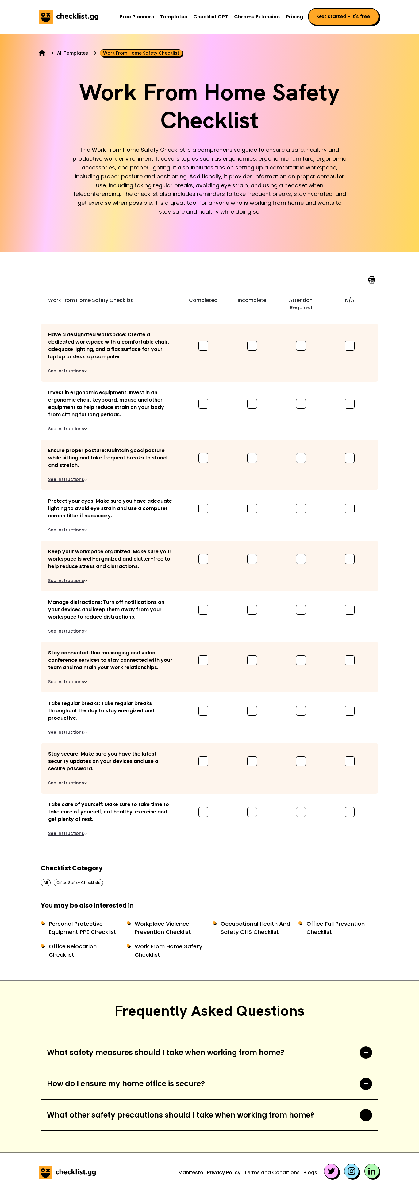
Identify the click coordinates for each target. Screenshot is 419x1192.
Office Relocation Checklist (73, 950)
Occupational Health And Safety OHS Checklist (255, 928)
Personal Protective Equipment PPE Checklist (82, 928)
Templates (173, 16)
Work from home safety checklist (141, 53)
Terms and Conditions (272, 1172)
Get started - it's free (343, 16)
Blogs (310, 1172)
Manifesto (190, 1172)
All (46, 882)
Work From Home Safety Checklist (168, 950)
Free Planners (137, 16)
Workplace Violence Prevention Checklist (163, 928)
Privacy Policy (223, 1172)
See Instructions (66, 371)
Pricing (294, 16)
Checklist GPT (210, 16)
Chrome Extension (257, 16)
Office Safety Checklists (78, 882)
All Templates (72, 53)
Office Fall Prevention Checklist (335, 928)
